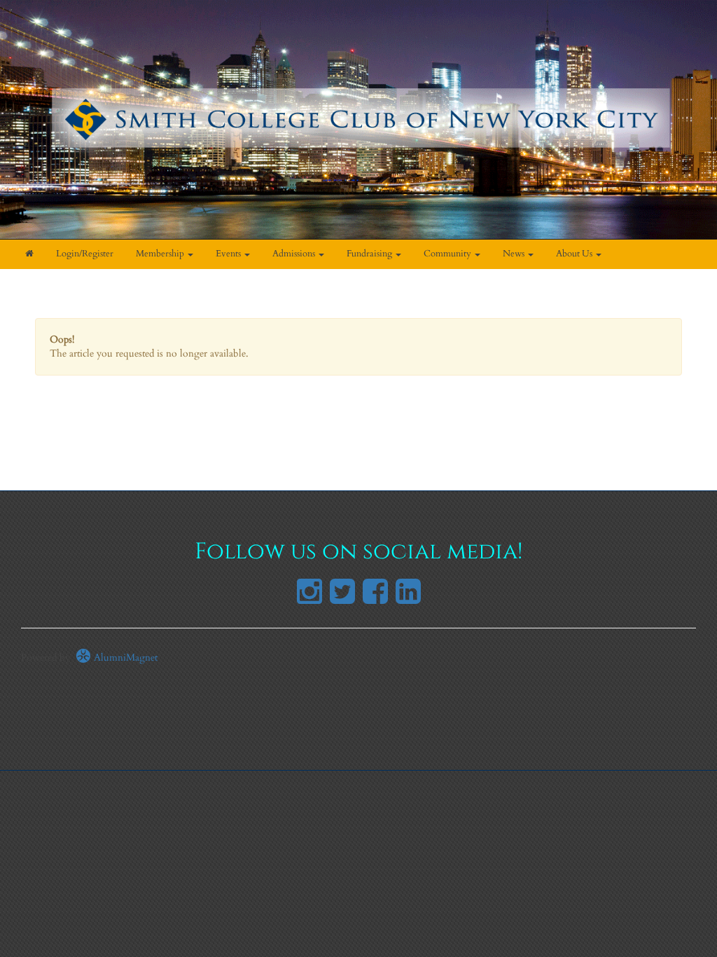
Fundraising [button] (370, 254)
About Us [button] (575, 254)
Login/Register (84, 254)
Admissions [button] (294, 254)
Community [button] (448, 254)
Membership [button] (161, 254)
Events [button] (229, 254)
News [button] (515, 254)
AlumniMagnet (124, 657)
